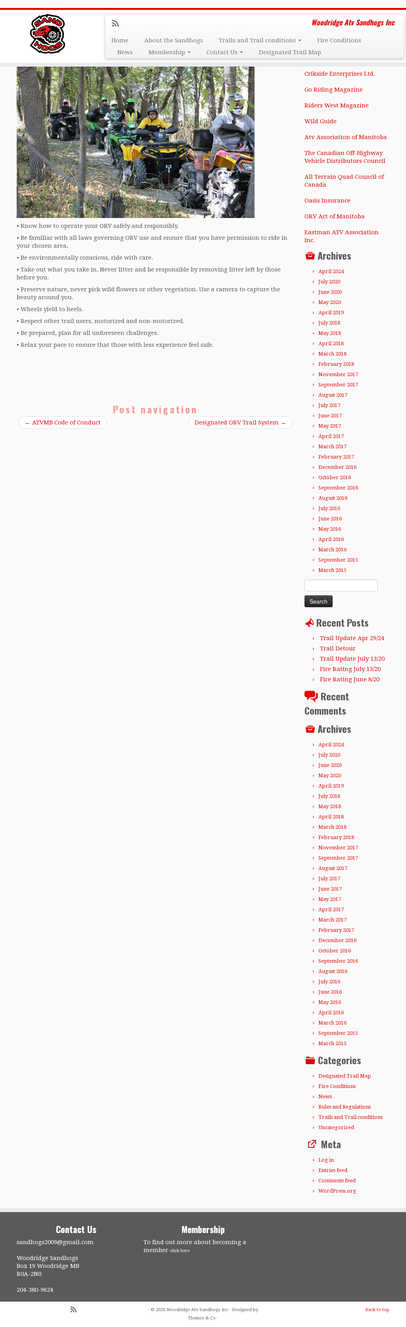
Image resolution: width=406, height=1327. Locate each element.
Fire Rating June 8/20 (349, 679)
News (125, 52)
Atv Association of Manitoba (345, 137)
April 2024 (331, 271)
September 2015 (338, 560)
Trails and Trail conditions (258, 40)
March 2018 (332, 354)
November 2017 (338, 374)
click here (180, 1250)
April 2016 (331, 539)
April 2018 (331, 343)
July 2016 (329, 508)
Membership (168, 52)
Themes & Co (202, 1318)
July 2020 (329, 282)
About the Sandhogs (173, 40)
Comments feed (337, 1181)
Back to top (377, 1309)
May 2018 (329, 333)
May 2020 (329, 302)
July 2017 (329, 405)
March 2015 (332, 570)
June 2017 (330, 416)
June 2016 (330, 519)
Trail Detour (338, 648)
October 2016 (334, 477)
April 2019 (331, 312)
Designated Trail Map (290, 52)
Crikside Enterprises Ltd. (339, 73)
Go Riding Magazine (333, 89)
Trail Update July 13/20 (352, 658)
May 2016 (329, 529)
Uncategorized (336, 1127)
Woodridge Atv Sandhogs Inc (197, 1309)
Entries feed (332, 1170)
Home (119, 40)
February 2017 (336, 457)
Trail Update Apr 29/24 (352, 638)
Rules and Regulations (344, 1107)
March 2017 (332, 446)
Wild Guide (320, 121)
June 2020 (330, 292)
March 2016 (332, 550)
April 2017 (331, 436)
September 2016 (338, 488)
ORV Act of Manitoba (334, 216)
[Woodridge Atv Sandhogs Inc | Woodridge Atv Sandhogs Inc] (47, 34)
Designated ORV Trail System (240, 422)
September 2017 (338, 385)
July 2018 (329, 323)
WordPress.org (337, 1191)
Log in (326, 1160)
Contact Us (223, 52)
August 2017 (332, 395)
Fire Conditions (339, 40)
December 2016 (337, 467)
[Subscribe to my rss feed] (117, 24)
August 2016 (332, 498)
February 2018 (336, 364)
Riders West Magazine (336, 105)
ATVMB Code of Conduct (63, 422)
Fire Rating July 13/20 (350, 669)
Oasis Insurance (327, 200)
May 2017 (329, 426)
